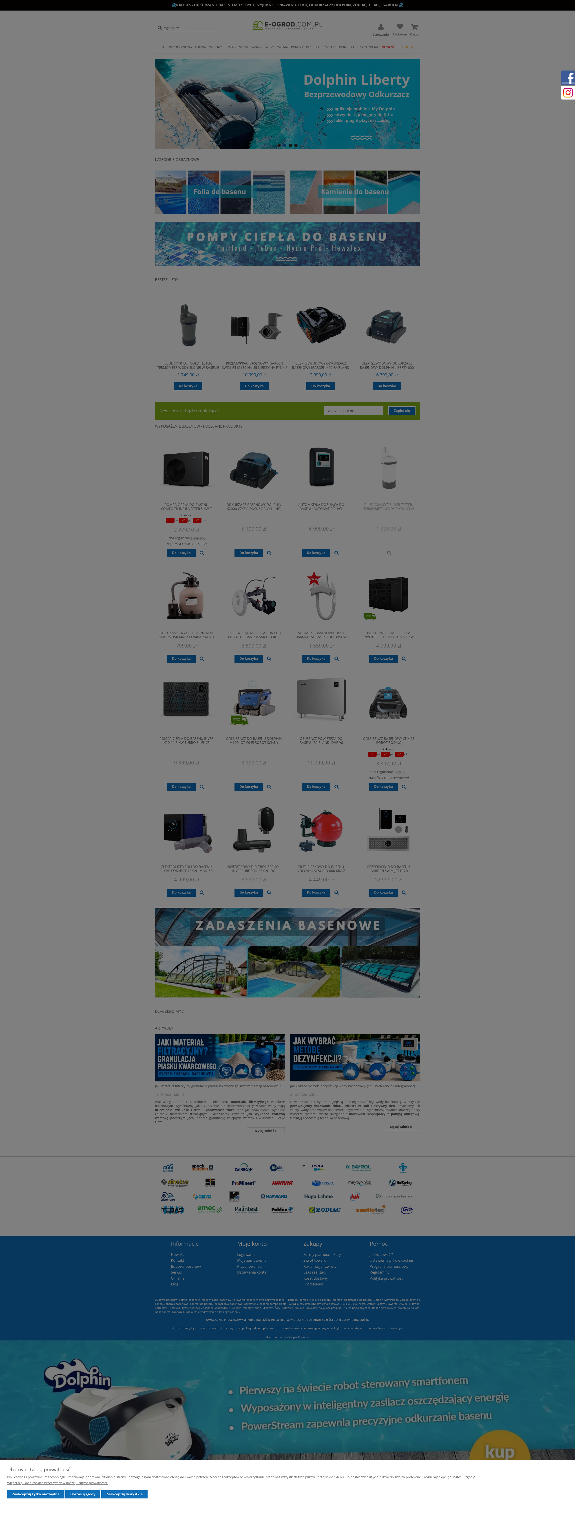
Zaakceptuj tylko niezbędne (36, 1494)
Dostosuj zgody (82, 1494)
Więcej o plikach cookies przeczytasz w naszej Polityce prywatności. (57, 1483)
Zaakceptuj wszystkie (124, 1494)
